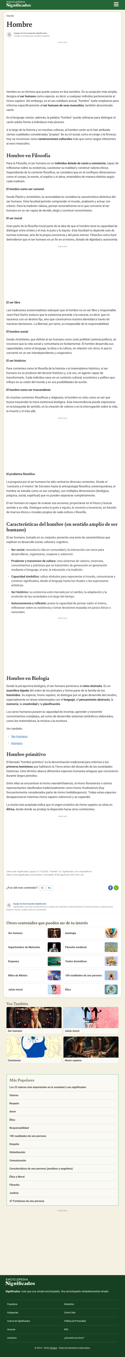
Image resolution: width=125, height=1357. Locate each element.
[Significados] (20, 1288)
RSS (66, 1329)
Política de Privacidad (75, 1321)
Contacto (12, 1338)
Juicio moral (15, 989)
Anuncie (11, 1329)
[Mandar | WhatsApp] (116, 887)
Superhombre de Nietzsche (24, 947)
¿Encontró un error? (74, 1338)
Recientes (69, 1304)
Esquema (13, 961)
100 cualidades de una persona (83, 975)
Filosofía (10, 16)
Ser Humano (19, 736)
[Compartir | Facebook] (110, 887)
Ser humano (15, 933)
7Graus (53, 1348)
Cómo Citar (70, 1312)
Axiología (70, 933)
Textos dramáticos (76, 961)
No (49, 888)
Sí (42, 888)
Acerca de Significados (18, 1321)
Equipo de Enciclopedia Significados (30, 904)
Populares (12, 1304)
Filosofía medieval (76, 947)
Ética (68, 989)
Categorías (12, 1312)
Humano (16, 743)
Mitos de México (17, 975)
